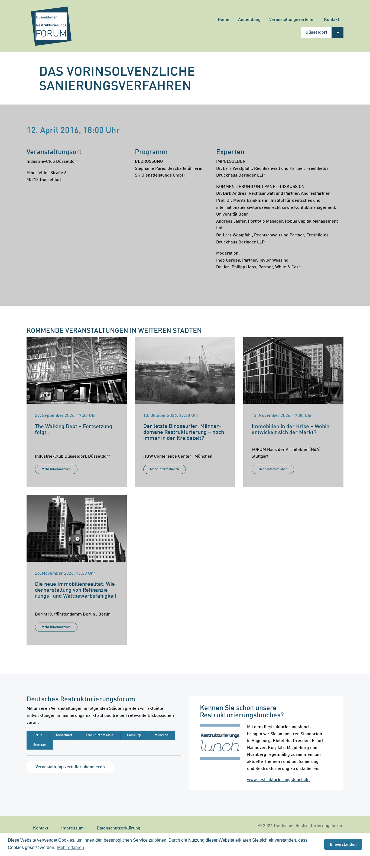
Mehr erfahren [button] (70, 847)
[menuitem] (223, 20)
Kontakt (331, 20)
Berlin (37, 735)
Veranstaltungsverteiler (292, 20)
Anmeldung (249, 20)
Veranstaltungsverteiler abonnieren (70, 767)
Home (223, 20)
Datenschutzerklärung (118, 828)
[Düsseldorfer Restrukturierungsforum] (51, 26)
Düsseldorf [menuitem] (316, 32)
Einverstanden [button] (343, 844)
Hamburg (134, 735)
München (161, 735)
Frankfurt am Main (99, 735)
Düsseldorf (64, 735)
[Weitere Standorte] (337, 32)
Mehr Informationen (56, 469)
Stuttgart (39, 745)
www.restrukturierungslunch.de (278, 780)
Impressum (72, 828)
